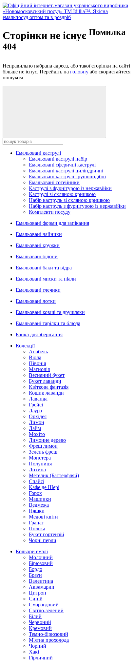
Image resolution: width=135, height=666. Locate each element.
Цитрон (37, 593)
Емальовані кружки (38, 245)
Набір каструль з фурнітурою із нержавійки (77, 206)
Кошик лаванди (46, 393)
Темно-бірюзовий (48, 634)
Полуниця (40, 463)
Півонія (37, 363)
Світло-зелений (46, 610)
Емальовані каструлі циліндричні (66, 170)
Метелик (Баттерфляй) (54, 475)
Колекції (25, 345)
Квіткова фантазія (48, 387)
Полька (37, 528)
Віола (35, 357)
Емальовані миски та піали (46, 279)
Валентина (41, 581)
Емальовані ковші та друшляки (50, 312)
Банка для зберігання (39, 334)
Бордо (35, 569)
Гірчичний (41, 657)
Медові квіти (43, 516)
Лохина (37, 469)
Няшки (37, 511)
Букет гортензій (46, 534)
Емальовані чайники (39, 234)
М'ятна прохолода (49, 640)
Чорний (37, 646)
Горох (35, 493)
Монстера (40, 457)
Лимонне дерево (47, 440)
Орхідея (38, 416)
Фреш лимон (43, 446)
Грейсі (36, 404)
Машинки (40, 499)
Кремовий (40, 628)
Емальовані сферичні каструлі (62, 164)
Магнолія (39, 369)
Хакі (34, 652)
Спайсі (36, 481)
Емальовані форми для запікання (52, 223)
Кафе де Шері (44, 487)
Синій (36, 598)
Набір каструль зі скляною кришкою (69, 200)
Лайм (35, 428)
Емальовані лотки (36, 301)
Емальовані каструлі (38, 153)
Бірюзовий (41, 563)
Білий (35, 616)
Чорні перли (42, 540)
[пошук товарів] (54, 112)
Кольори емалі (32, 551)
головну (79, 71)
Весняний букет (47, 375)
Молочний (41, 557)
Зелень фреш (43, 452)
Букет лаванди (45, 381)
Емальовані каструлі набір (58, 159)
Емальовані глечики (38, 290)
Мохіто (37, 434)
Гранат (36, 522)
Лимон (36, 422)
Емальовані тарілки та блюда (48, 323)
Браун (35, 575)
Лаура (35, 410)
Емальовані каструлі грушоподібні (67, 176)
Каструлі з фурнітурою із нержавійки (70, 188)
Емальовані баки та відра (44, 267)
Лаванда (38, 399)
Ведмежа (39, 505)
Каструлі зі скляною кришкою (62, 194)
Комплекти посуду (49, 212)
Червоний (40, 622)
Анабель (38, 351)
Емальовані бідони (37, 256)
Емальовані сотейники (54, 182)
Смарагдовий (44, 604)
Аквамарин (41, 587)
